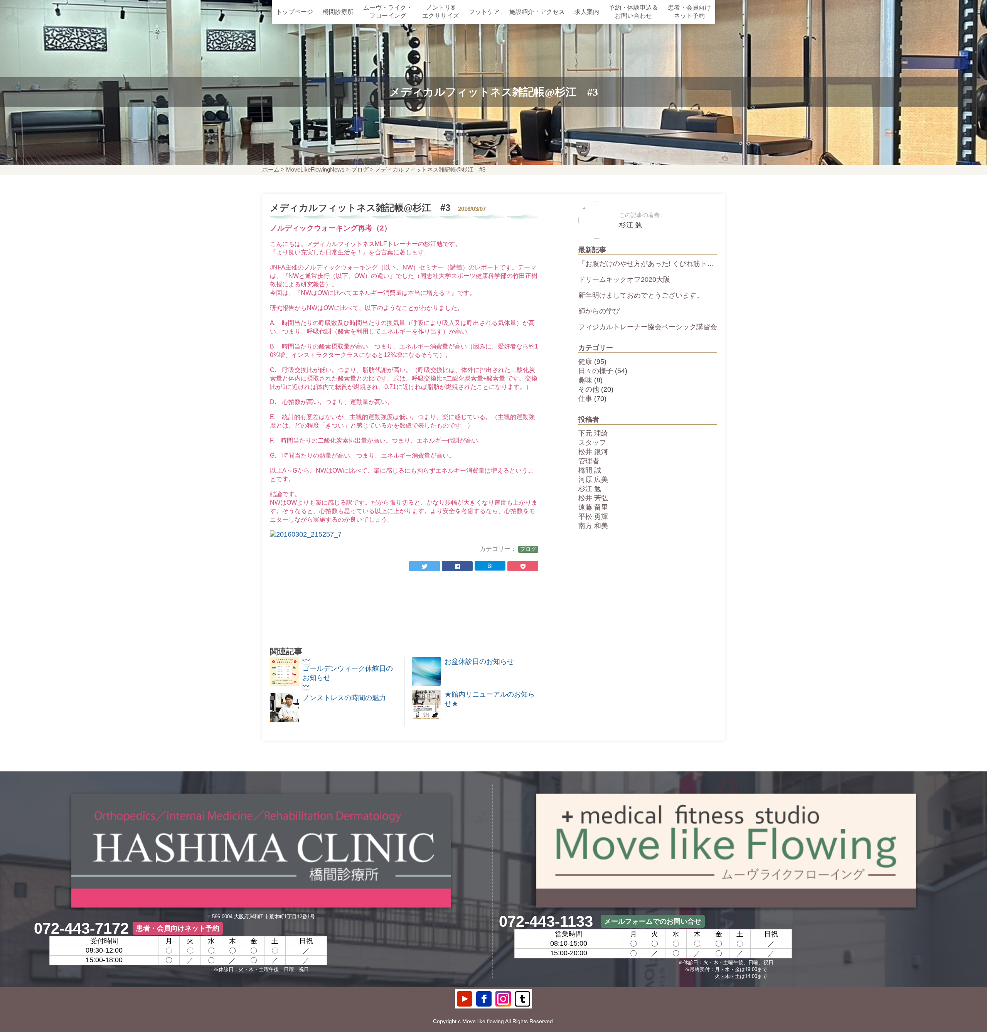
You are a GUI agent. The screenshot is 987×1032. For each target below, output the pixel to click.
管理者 (588, 461)
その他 (588, 389)
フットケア (484, 11)
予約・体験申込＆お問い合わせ (633, 11)
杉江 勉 (589, 489)
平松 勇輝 (593, 516)
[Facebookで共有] (457, 566)
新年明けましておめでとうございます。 (640, 295)
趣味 (585, 380)
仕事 (585, 398)
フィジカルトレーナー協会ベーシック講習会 (647, 327)
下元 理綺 (593, 433)
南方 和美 (593, 526)
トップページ (294, 11)
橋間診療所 (338, 11)
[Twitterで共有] (424, 566)
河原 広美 (593, 479)
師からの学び (599, 311)
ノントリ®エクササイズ (440, 11)
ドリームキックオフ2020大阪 (624, 279)
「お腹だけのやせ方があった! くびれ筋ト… (646, 264)
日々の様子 (595, 371)
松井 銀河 (593, 452)
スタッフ (592, 442)
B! (490, 565)
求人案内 (586, 11)
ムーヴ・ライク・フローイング (388, 11)
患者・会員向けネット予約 (689, 11)
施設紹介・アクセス (537, 11)
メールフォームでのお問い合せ (652, 921)
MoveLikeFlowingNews (315, 169)
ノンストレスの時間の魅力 (344, 698)
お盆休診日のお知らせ (479, 661)
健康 (585, 361)
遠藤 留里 (593, 507)
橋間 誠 (589, 470)
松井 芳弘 (593, 498)
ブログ (360, 169)
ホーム (271, 169)
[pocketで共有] (522, 566)
